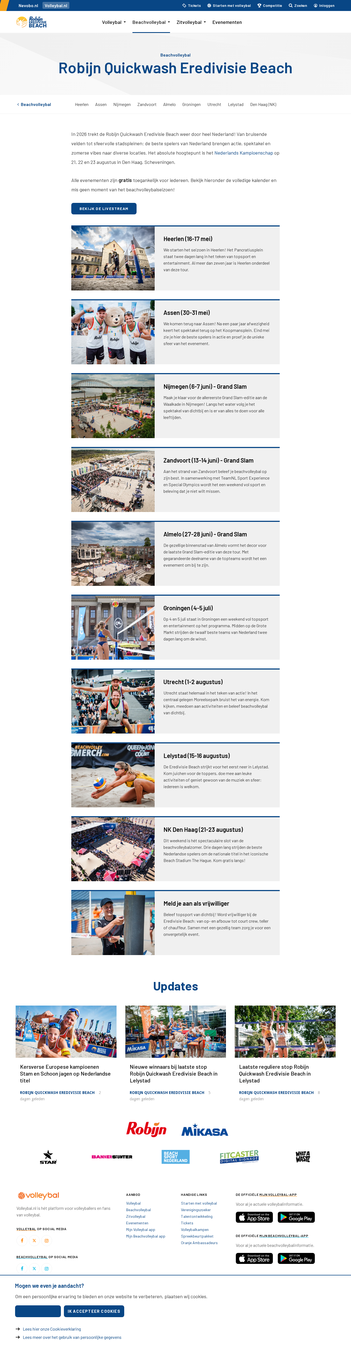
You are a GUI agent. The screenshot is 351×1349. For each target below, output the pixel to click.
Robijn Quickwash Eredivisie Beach (57, 1092)
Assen (101, 104)
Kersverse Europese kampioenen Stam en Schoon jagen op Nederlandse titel (65, 1073)
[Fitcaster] (239, 1156)
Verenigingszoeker (196, 1209)
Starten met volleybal (199, 1203)
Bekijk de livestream (104, 208)
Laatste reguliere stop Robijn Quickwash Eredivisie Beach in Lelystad (275, 1073)
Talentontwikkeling (197, 1216)
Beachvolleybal (149, 22)
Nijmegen (122, 104)
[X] (34, 1240)
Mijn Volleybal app (140, 1229)
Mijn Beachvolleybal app (145, 1236)
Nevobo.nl (28, 5)
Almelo (169, 104)
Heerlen (82, 104)
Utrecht (214, 104)
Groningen (191, 104)
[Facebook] (21, 1240)
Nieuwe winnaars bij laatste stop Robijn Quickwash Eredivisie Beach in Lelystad (173, 1073)
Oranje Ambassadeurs (199, 1242)
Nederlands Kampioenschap (243, 153)
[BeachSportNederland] (175, 1156)
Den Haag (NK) (263, 104)
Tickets (187, 1223)
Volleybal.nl (56, 5)
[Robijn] (147, 1129)
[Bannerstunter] (111, 1156)
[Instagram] (46, 1240)
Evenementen (227, 22)
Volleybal (111, 22)
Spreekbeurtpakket (197, 1236)
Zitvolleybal (189, 22)
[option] (48, 1156)
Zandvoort (147, 104)
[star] (48, 1156)
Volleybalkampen (195, 1229)
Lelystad (236, 104)
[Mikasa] (205, 1129)
